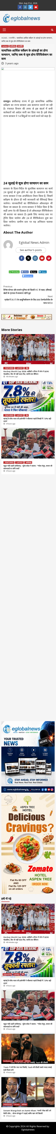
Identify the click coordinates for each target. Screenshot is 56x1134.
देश (27, 415)
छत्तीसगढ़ (12, 46)
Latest (5, 46)
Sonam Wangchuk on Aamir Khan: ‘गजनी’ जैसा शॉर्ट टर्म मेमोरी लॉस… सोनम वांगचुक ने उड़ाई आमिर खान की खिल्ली (27, 1112)
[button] (25, 790)
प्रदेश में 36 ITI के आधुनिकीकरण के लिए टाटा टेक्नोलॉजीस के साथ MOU (28, 299)
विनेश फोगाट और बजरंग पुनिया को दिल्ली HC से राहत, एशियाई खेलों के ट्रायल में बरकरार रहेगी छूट (27, 290)
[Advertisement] (28, 148)
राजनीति (20, 46)
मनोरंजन (27, 1061)
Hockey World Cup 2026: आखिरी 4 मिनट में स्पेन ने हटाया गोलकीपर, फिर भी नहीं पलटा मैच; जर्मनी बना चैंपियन (26, 372)
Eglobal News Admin (34, 242)
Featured (9, 368)
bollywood (8, 1061)
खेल (27, 368)
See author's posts (31, 250)
